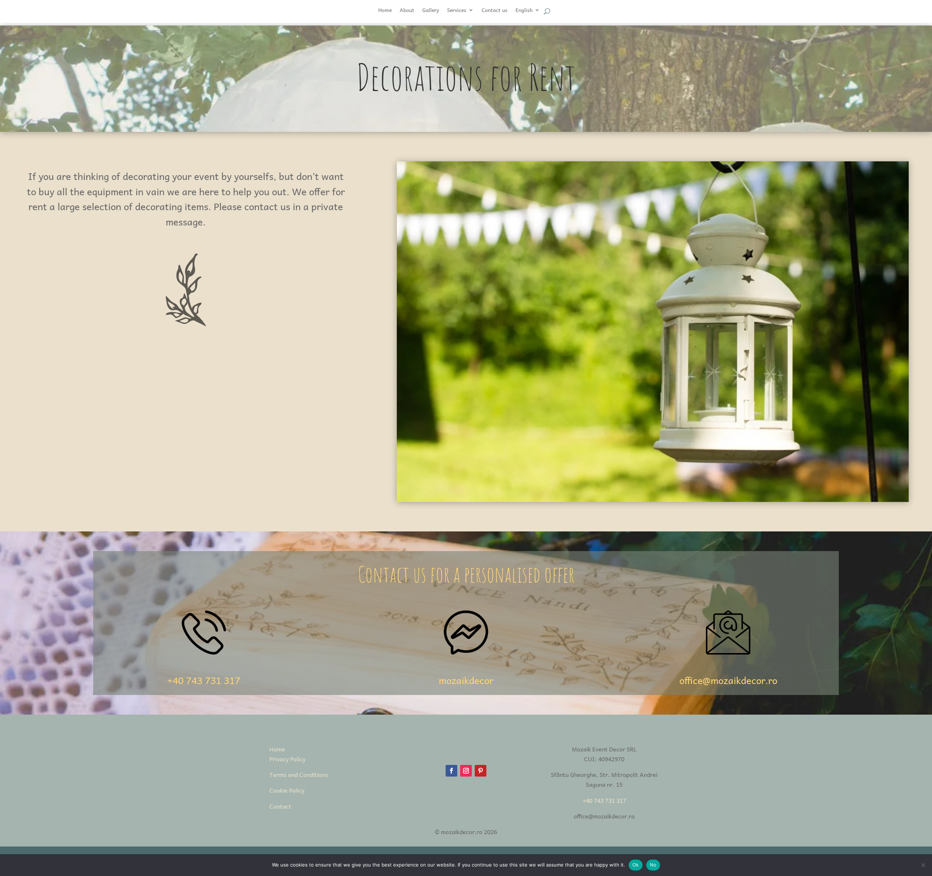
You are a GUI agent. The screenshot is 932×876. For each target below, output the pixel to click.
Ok (635, 865)
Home (277, 749)
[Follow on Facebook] (451, 771)
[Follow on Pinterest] (480, 771)
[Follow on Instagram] (466, 771)
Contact (280, 806)
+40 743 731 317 (203, 680)
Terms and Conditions (298, 774)
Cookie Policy (286, 790)
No (653, 865)
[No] (923, 865)
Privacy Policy (287, 758)
